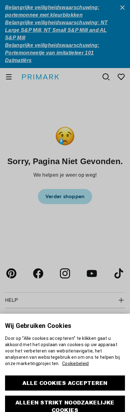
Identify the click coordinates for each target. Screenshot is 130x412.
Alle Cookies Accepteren (64, 372)
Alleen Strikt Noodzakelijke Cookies (65, 396)
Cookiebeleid (75, 353)
